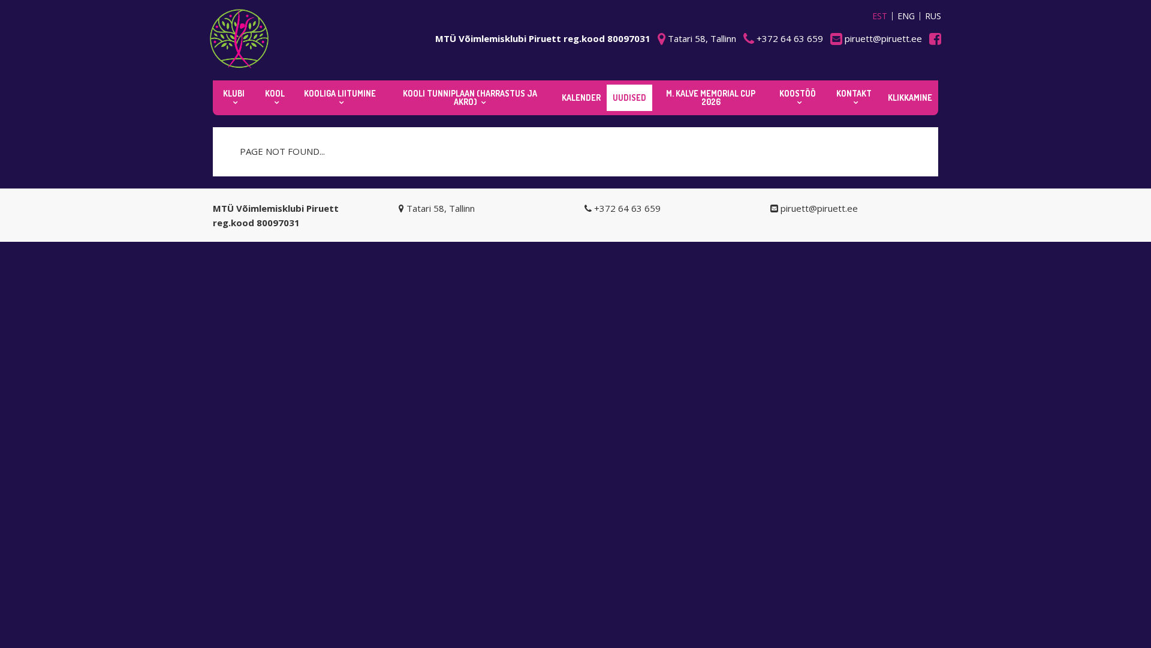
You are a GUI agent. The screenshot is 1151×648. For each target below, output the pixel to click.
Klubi (234, 93)
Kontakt (854, 93)
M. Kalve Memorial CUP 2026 (710, 97)
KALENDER (581, 97)
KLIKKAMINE (910, 97)
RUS (933, 16)
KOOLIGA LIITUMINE (340, 93)
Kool (275, 93)
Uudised (629, 97)
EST (879, 16)
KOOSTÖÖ (797, 93)
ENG (906, 16)
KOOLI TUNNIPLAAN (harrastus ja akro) (470, 97)
